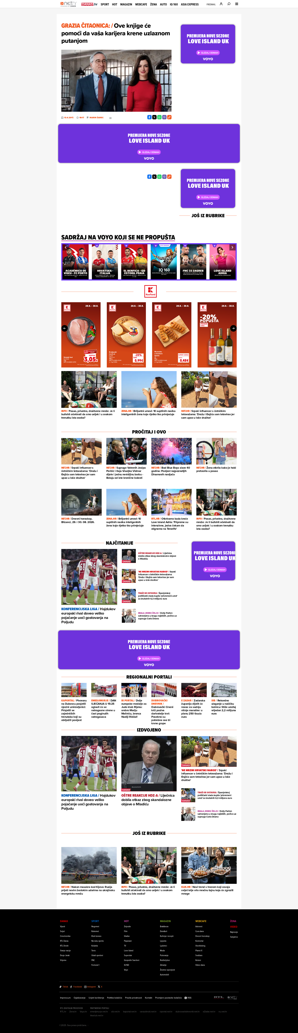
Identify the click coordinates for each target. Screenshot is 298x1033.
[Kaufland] (149, 291)
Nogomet (95, 926)
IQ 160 (174, 4)
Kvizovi (198, 960)
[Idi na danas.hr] (89, 4)
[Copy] (169, 117)
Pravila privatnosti (133, 997)
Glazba (126, 935)
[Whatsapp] (159, 117)
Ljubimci (163, 945)
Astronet (198, 926)
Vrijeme (63, 960)
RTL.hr (63, 1011)
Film (125, 931)
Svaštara (198, 955)
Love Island (128, 950)
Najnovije (234, 931)
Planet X (198, 950)
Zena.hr (73, 1011)
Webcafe (141, 4)
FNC (93, 960)
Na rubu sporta (97, 940)
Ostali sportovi (97, 955)
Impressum (65, 997)
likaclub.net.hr (96, 1015)
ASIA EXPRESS (190, 4)
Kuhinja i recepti (167, 935)
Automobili (164, 974)
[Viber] (164, 117)
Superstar (128, 955)
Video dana (200, 964)
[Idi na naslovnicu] (69, 7)
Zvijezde (127, 926)
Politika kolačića (114, 997)
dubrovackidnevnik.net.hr (188, 1011)
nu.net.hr (223, 1011)
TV (125, 945)
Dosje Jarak (65, 955)
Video (233, 927)
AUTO (163, 4)
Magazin (126, 4)
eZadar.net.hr (209, 1011)
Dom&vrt (163, 931)
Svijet (62, 931)
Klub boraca (96, 935)
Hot (114, 4)
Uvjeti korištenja (96, 997)
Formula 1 (95, 964)
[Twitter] (154, 117)
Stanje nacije (65, 950)
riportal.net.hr (166, 1011)
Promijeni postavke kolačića (168, 997)
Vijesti (62, 926)
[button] (65, 247)
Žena (153, 4)
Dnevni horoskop (202, 935)
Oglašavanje (80, 997)
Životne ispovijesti (167, 969)
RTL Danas (64, 940)
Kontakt (148, 997)
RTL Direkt (64, 945)
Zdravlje (163, 964)
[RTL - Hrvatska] (219, 998)
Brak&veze (164, 926)
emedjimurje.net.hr (99, 1011)
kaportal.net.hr (130, 1011)
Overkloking (200, 945)
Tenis (93, 950)
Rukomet (95, 931)
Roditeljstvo (165, 960)
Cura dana (199, 931)
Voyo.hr (83, 1011)
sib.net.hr (115, 1011)
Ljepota (163, 940)
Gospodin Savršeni (131, 960)
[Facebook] (149, 117)
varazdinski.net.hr (148, 1011)
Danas (64, 921)
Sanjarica (234, 936)
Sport (105, 4)
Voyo (126, 969)
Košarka (94, 945)
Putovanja (164, 955)
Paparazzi (128, 940)
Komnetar (199, 940)
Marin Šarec (97, 117)
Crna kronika (65, 935)
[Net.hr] (232, 998)
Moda (162, 950)
